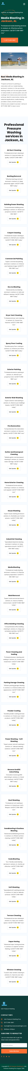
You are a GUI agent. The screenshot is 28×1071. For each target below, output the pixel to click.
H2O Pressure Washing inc (16, 1066)
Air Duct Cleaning (14, 150)
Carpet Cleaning (14, 233)
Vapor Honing (14, 941)
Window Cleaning (14, 970)
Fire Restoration (14, 426)
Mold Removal (14, 595)
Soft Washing (14, 887)
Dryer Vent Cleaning (14, 315)
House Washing (14, 511)
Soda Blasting (14, 859)
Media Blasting (14, 567)
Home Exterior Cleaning (14, 482)
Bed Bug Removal (14, 176)
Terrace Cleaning (14, 915)
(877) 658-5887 (10, 40)
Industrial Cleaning (14, 539)
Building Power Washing (14, 204)
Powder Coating (14, 711)
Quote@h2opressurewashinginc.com (15, 1026)
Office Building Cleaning (14, 624)
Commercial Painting (14, 259)
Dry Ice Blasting (14, 287)
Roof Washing (14, 800)
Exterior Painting (14, 369)
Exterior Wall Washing (14, 398)
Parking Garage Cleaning (14, 682)
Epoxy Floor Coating (14, 343)
